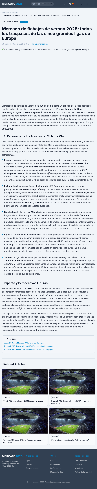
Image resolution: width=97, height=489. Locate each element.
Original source (41, 44)
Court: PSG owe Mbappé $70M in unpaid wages (24, 343)
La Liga (29, 464)
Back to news (12, 21)
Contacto (78, 464)
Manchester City (56, 472)
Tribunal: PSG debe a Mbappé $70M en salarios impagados (28, 346)
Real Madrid (55, 464)
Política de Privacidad (83, 472)
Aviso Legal (79, 468)
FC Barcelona (55, 468)
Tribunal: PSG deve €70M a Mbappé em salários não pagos (28, 349)
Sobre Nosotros (81, 461)
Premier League (32, 468)
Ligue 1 (28, 461)
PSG (52, 461)
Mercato (15, 12)
